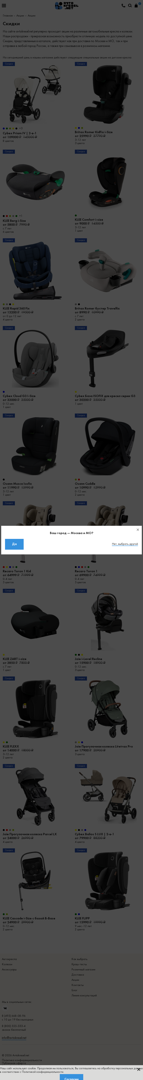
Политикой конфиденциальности (42, 1072)
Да (14, 544)
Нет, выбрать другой (125, 544)
